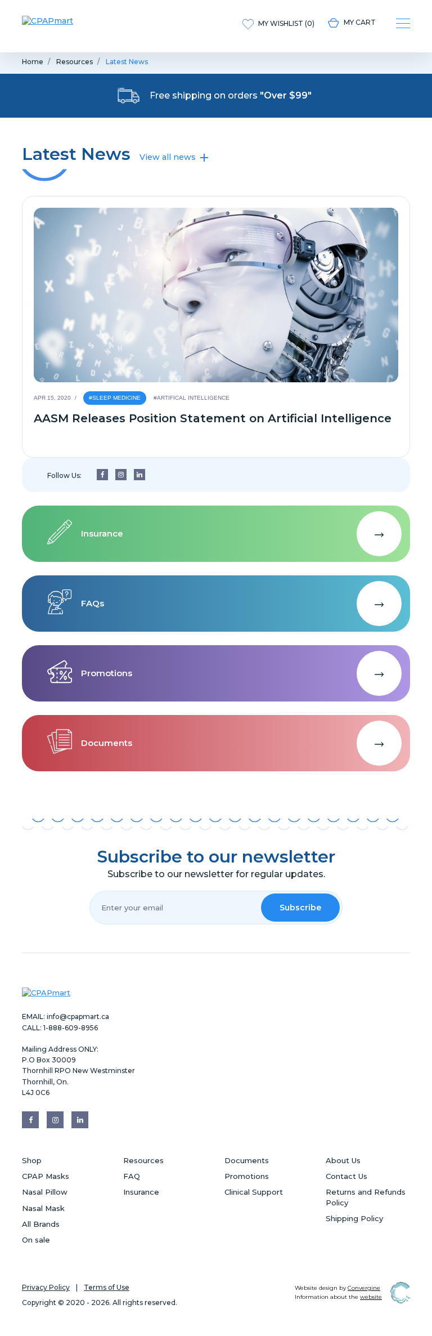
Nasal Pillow (45, 1191)
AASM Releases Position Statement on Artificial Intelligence (213, 418)
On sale (36, 1239)
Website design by (337, 1288)
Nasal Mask (43, 1208)
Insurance (141, 1191)
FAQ (131, 1176)
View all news (169, 157)
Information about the (338, 1297)
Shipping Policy (354, 1218)
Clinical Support (253, 1191)
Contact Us (346, 1176)
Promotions (246, 1176)
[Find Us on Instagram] (121, 474)
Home (32, 61)
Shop (32, 1160)
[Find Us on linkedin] (139, 474)
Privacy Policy (46, 1287)
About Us (343, 1160)
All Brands (41, 1223)
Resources (74, 61)
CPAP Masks (45, 1176)
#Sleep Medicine (115, 398)
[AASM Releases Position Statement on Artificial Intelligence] (216, 295)
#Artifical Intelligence (192, 398)
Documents (246, 1160)
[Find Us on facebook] (102, 474)
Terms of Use (106, 1287)
